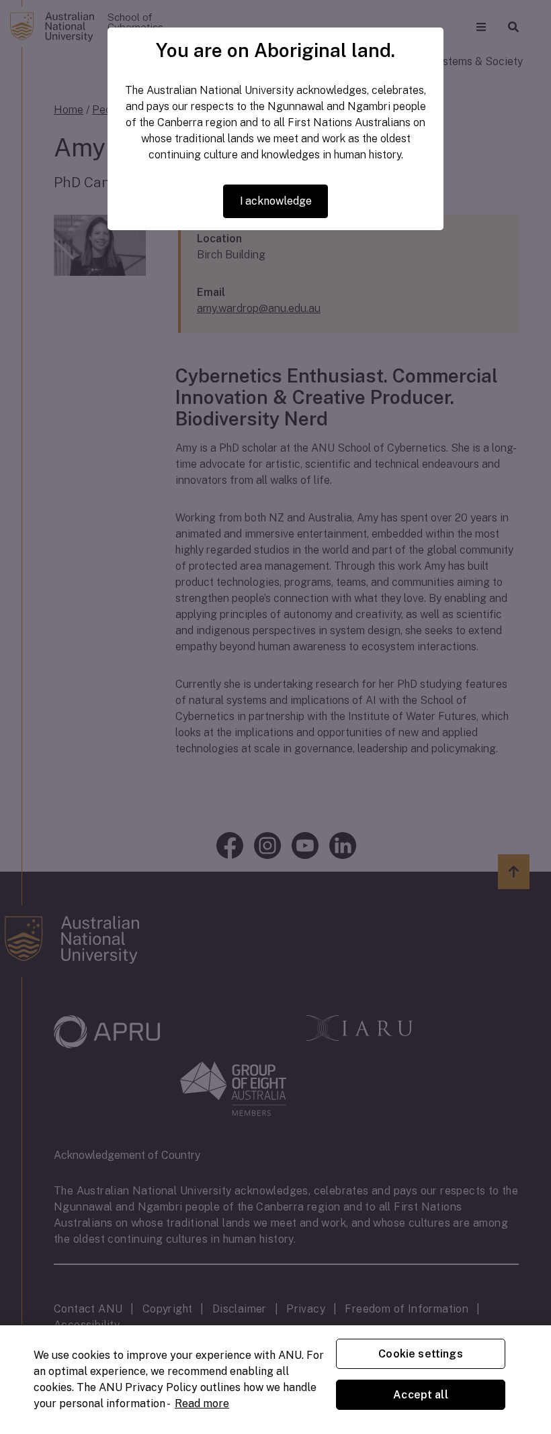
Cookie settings (420, 1353)
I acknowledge (276, 201)
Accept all (420, 1394)
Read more (202, 1403)
